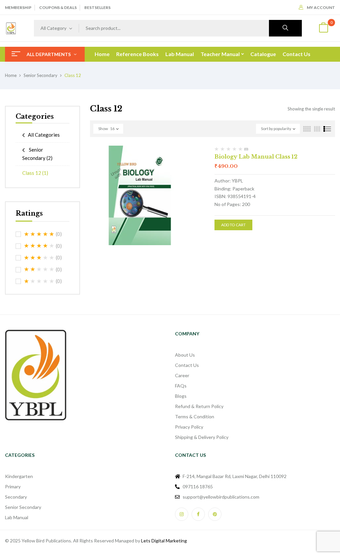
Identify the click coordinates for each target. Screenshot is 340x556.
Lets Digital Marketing (164, 540)
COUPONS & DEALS (58, 7)
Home (11, 75)
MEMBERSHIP (18, 7)
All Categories (44, 135)
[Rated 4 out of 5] (39, 245)
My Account (321, 7)
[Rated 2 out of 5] (39, 269)
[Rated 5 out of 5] (39, 234)
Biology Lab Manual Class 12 (256, 156)
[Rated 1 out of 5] (39, 281)
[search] (285, 28)
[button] (323, 28)
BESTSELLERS (97, 7)
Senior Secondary (40, 75)
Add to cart (233, 224)
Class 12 (35, 173)
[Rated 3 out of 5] (39, 257)
